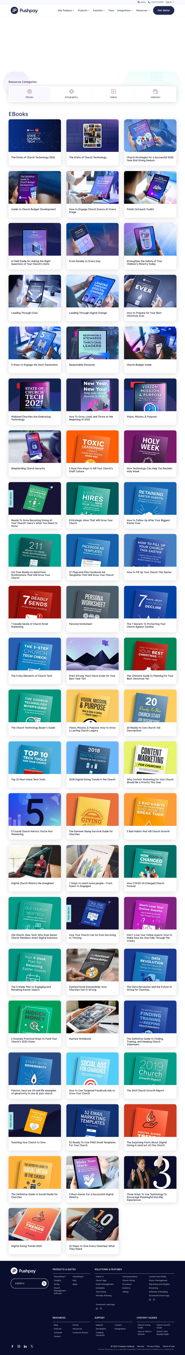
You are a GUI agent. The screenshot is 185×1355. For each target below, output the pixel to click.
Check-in (100, 1276)
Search (143, 2)
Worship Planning (103, 1295)
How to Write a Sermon (144, 1332)
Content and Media (157, 1276)
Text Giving (101, 1292)
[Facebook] (12, 1346)
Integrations (120, 1329)
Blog (56, 1325)
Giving (56, 1284)
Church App (101, 1280)
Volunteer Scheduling (158, 1292)
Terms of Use (168, 1346)
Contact (118, 1325)
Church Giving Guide (144, 1326)
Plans (111, 10)
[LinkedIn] (25, 1346)
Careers (57, 1336)
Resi (74, 1280)
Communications (129, 1276)
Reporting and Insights (159, 1284)
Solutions (126, 1288)
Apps (75, 1284)
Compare (58, 1332)
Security (141, 1346)
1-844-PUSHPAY (157, 2)
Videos (113, 97)
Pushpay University (100, 1333)
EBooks (29, 97)
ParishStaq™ (78, 1276)
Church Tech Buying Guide (163, 1332)
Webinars (155, 97)
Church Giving (128, 1280)
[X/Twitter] (31, 1346)
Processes (127, 1284)
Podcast (57, 1329)
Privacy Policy (153, 1346)
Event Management (105, 1284)
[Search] (44, 1283)
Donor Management (158, 1280)
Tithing (125, 1292)
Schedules (100, 1288)
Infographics (71, 97)
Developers (101, 1329)
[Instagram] (18, 1346)
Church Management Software (60, 1291)
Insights (57, 1280)
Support (99, 1325)
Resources (77, 1329)
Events (76, 1325)
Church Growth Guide (163, 1326)
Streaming (153, 1288)
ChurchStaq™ (60, 1276)
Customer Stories (80, 1332)
